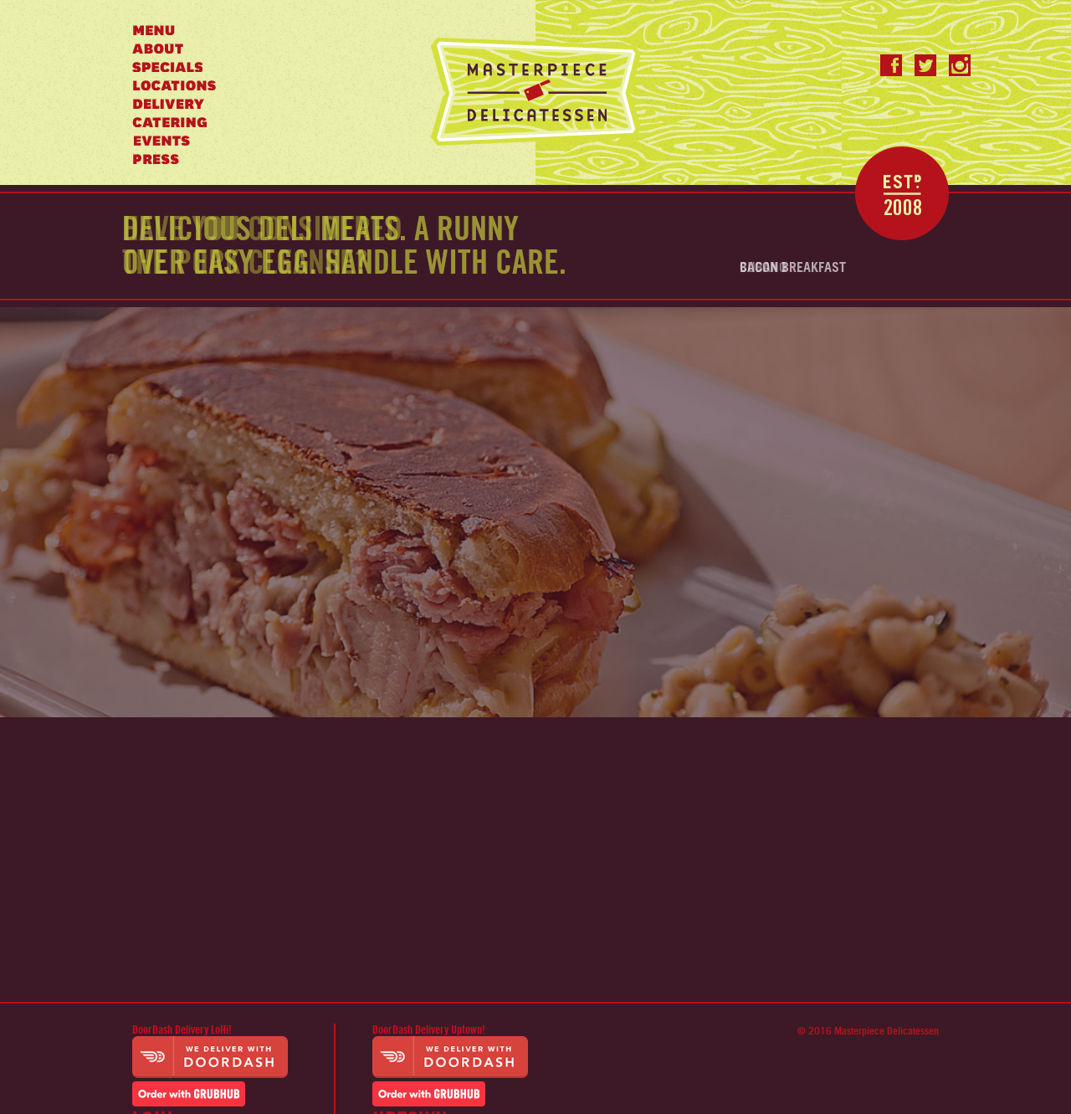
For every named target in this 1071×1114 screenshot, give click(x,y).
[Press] (155, 159)
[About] (157, 49)
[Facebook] (891, 65)
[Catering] (170, 122)
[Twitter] (925, 65)
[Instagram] (960, 65)
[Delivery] (168, 104)
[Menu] (153, 30)
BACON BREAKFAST (793, 268)
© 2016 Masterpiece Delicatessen (868, 1031)
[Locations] (174, 85)
